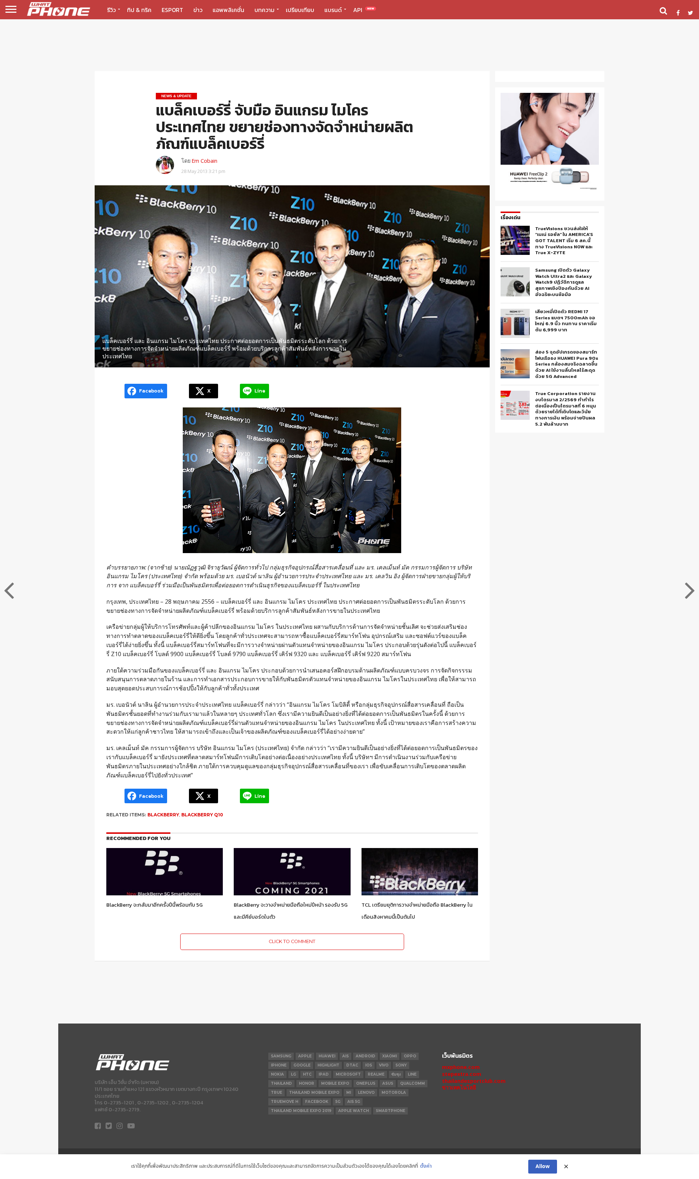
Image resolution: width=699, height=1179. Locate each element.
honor (306, 1083)
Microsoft (348, 1074)
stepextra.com (461, 1073)
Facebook (316, 1101)
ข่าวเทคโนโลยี (459, 1087)
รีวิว (111, 9)
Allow (543, 1167)
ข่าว (197, 9)
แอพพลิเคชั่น (228, 9)
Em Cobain (204, 160)
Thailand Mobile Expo (314, 1092)
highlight (328, 1065)
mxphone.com (461, 1067)
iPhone (279, 1065)
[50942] (550, 189)
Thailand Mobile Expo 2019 (301, 1110)
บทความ (264, 9)
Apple (305, 1056)
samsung (281, 1056)
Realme (376, 1074)
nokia (277, 1074)
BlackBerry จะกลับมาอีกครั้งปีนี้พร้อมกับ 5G (154, 905)
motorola (394, 1092)
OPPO (410, 1056)
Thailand (281, 1083)
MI (348, 1092)
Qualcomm (412, 1083)
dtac (352, 1065)
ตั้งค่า (426, 1166)
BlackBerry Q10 (202, 814)
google (302, 1065)
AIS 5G (353, 1101)
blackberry (163, 814)
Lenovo (366, 1092)
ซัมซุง (396, 1074)
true (276, 1092)
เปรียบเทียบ (300, 9)
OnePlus (365, 1083)
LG (293, 1074)
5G (337, 1101)
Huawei (327, 1056)
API (363, 9)
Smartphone (390, 1110)
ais (345, 1056)
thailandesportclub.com (474, 1080)
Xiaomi (389, 1056)
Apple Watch (353, 1110)
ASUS (387, 1083)
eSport (172, 9)
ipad (324, 1074)
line (412, 1074)
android (365, 1056)
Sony (401, 1065)
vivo (383, 1065)
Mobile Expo (335, 1083)
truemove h (284, 1101)
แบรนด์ (333, 9)
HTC (307, 1074)
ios (368, 1065)
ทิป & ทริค (139, 9)
